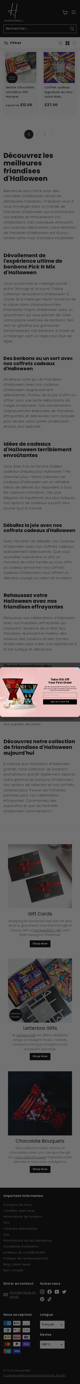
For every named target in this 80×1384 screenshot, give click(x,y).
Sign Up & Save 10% (60, 702)
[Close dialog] (78, 669)
